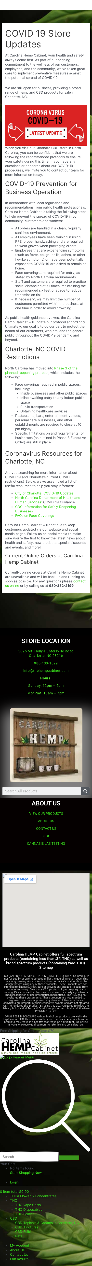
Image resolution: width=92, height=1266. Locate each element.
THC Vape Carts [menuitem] (28, 1205)
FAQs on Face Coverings (34, 516)
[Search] (85, 791)
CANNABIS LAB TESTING (46, 843)
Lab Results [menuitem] (19, 1259)
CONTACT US (46, 828)
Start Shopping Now (26, 1173)
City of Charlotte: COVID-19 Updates (44, 493)
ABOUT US (46, 821)
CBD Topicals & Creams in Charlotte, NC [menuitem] (47, 1223)
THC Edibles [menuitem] (24, 1214)
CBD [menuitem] (13, 1218)
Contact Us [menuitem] (19, 1254)
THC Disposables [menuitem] (28, 1209)
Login (14, 1182)
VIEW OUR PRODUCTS (46, 814)
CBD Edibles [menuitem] (24, 1232)
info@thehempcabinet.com (46, 671)
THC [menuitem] (13, 1200)
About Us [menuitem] (17, 1250)
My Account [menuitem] (19, 1245)
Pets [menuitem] (18, 1236)
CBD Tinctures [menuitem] (26, 1227)
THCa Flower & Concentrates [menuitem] (33, 1196)
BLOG (46, 836)
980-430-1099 (46, 663)
